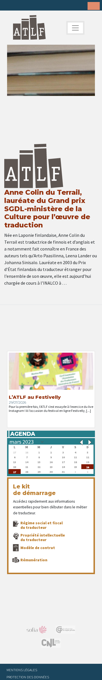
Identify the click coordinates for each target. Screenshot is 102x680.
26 (87, 466)
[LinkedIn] (26, 6)
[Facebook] (8, 6)
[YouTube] (43, 6)
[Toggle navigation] (75, 28)
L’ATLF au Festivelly (35, 397)
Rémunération (33, 559)
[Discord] (52, 6)
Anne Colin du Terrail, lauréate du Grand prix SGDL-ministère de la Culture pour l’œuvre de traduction (47, 208)
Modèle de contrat (37, 547)
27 (14, 471)
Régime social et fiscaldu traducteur (41, 525)
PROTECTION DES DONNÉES (28, 677)
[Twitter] (17, 6)
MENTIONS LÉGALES (22, 669)
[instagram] (35, 6)
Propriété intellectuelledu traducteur (42, 537)
